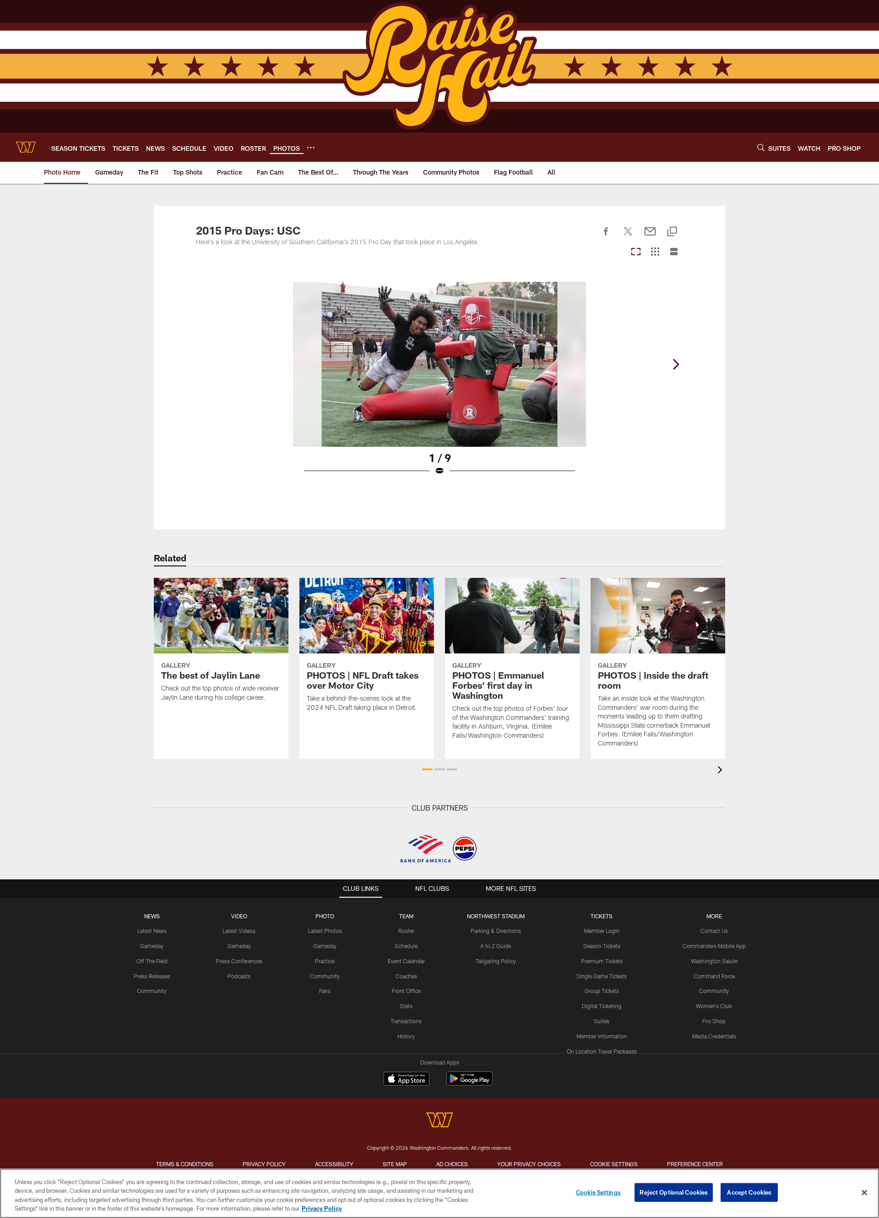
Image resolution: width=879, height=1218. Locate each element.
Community (152, 991)
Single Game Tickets (601, 976)
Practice (325, 961)
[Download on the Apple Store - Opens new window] (406, 1079)
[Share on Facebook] (606, 236)
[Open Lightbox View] (439, 384)
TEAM (406, 916)
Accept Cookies (749, 1192)
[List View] (674, 252)
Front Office (406, 991)
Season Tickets (601, 946)
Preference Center (695, 1164)
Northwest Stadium (496, 916)
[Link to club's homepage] (26, 147)
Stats (406, 1006)
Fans (325, 991)
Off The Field (152, 961)
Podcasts (239, 976)
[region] (439, 1193)
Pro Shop (714, 1021)
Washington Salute (714, 961)
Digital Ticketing (601, 1006)
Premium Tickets (602, 961)
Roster (406, 930)
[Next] (675, 364)
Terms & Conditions (184, 1164)
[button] (427, 769)
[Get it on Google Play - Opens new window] (469, 1083)
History (406, 1036)
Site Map (395, 1164)
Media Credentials (714, 1036)
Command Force (714, 976)
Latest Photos (325, 930)
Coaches (406, 976)
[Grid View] (655, 252)
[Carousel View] (636, 252)
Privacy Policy (264, 1164)
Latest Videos (238, 930)
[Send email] (650, 236)
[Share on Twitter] (628, 236)
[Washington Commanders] (439, 1121)
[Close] (864, 1192)
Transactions (406, 1021)
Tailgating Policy (496, 961)
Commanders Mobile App (714, 946)
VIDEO (239, 916)
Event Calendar (406, 961)
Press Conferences (239, 961)
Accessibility (334, 1164)
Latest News (152, 930)
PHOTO (324, 916)
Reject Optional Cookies (674, 1192)
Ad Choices (452, 1164)
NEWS (152, 916)
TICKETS (602, 916)
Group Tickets (602, 991)
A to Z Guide (495, 946)
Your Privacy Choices (529, 1164)
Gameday (151, 946)
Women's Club (714, 1006)
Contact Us (714, 930)
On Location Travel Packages (602, 1051)
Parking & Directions (496, 930)
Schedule (406, 946)
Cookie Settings (614, 1164)
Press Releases (152, 976)
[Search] (761, 147)
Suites (601, 1021)
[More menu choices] (311, 147)
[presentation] (721, 771)
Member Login (601, 930)
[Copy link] (672, 232)
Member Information (601, 1036)
